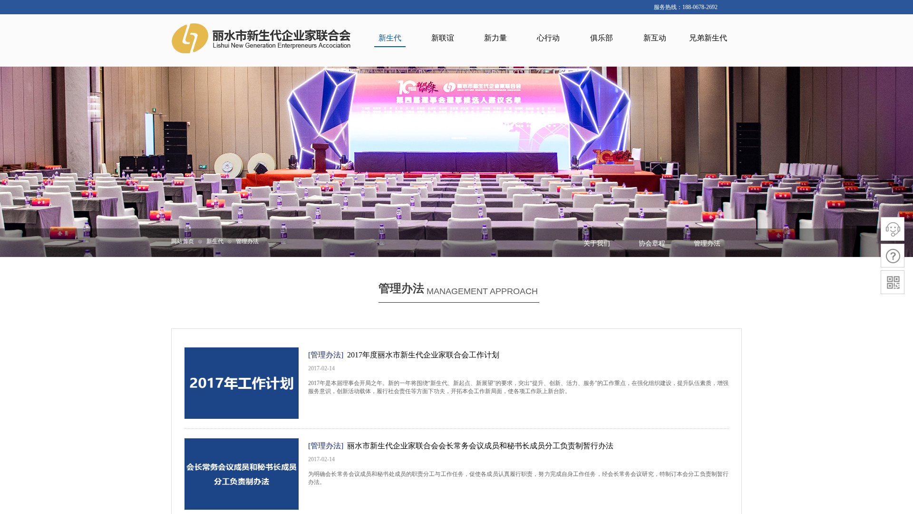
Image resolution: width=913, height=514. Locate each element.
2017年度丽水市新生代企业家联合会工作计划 (423, 355)
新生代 (214, 241)
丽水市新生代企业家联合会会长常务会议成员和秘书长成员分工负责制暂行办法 (480, 446)
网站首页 (182, 241)
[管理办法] (325, 355)
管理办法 (247, 241)
